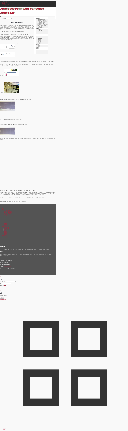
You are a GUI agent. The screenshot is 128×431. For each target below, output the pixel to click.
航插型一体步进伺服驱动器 (8, 212)
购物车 (5, 244)
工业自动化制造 (6, 227)
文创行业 (5, 234)
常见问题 (5, 223)
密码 (1, 283)
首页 (2, 208)
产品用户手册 (6, 222)
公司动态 (5, 237)
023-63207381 (4, 2)
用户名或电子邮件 (3, 281)
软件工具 (5, 224)
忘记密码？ (2, 287)
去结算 (1, 299)
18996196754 (4, 3)
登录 (4, 285)
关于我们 (3, 238)
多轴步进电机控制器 (7, 210)
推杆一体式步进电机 (7, 214)
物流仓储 (5, 231)
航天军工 (5, 230)
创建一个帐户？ (2, 288)
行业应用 (3, 226)
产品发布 (5, 236)
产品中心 (3, 209)
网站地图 (22, 274)
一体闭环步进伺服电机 (7, 213)
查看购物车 (4, 299)
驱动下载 (5, 225)
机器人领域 (6, 229)
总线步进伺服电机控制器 (8, 211)
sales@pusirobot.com (5, 4)
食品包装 (5, 232)
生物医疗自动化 (6, 228)
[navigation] (64, 295)
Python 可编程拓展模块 (7, 216)
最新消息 (3, 235)
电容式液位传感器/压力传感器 (8, 215)
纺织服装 (5, 233)
